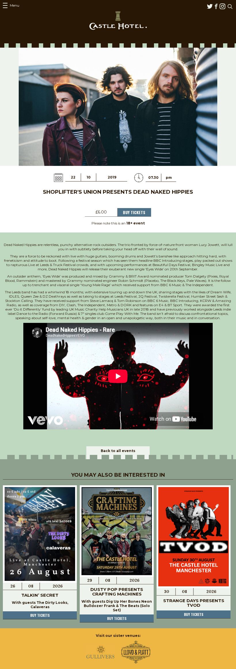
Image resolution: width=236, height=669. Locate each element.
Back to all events (118, 451)
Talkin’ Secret (39, 595)
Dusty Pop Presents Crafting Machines (116, 592)
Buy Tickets (134, 212)
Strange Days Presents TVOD (193, 603)
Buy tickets (40, 615)
